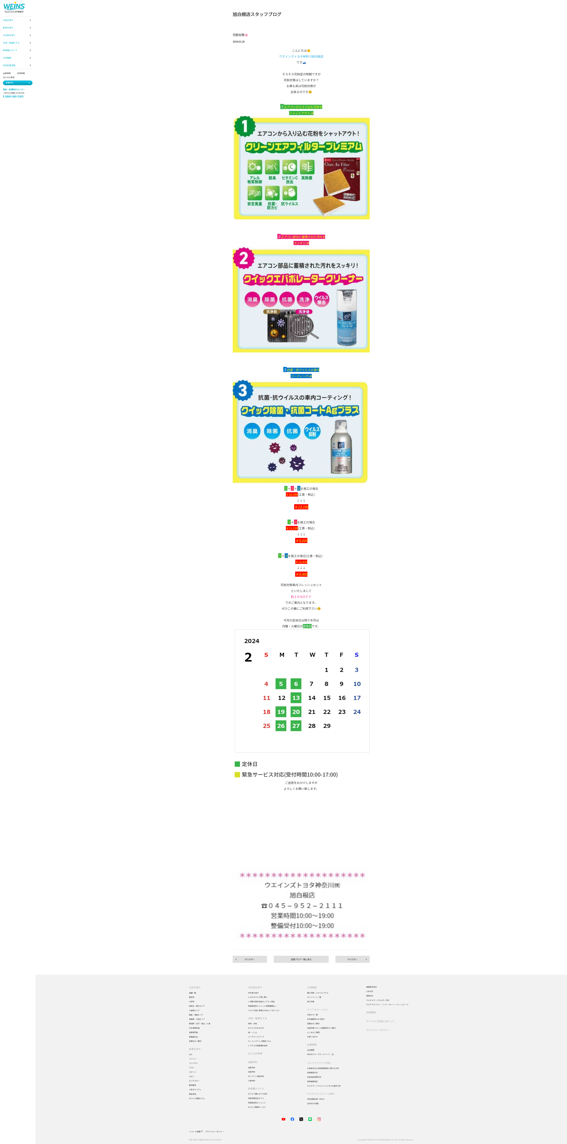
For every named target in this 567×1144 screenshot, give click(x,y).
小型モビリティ (195, 1089)
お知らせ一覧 (312, 1014)
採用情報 (21, 73)
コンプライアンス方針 (319, 1063)
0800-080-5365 (14, 96)
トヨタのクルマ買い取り (258, 997)
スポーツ (193, 1072)
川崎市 (191, 1001)
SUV (190, 1054)
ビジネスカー (194, 1080)
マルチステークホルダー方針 (377, 1000)
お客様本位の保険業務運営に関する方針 (323, 1068)
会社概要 (310, 1050)
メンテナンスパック (256, 1036)
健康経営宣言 (371, 987)
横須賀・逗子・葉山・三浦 (199, 1023)
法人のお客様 (10, 77)
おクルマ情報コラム (197, 1098)
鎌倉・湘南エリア (196, 1014)
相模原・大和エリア (197, 1019)
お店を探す (195, 987)
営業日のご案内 (195, 1041)
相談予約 (251, 1067)
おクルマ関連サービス (257, 1107)
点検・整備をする (257, 1018)
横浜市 (191, 997)
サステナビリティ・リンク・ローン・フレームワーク (387, 1004)
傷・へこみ (252, 1032)
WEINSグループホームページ (318, 1054)
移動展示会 (193, 1036)
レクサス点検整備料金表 (258, 1045)
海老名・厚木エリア (197, 1006)
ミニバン (192, 1058)
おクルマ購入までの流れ (258, 1093)
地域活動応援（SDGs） (316, 1099)
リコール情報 (195, 1131)
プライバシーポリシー (378, 1030)
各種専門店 (193, 1032)
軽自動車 (192, 1085)
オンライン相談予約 (256, 1076)
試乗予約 (251, 1071)
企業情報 (7, 73)
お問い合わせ (312, 1036)
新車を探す (195, 1049)
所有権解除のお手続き (316, 1019)
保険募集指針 (312, 1081)
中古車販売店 (194, 1028)
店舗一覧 (192, 992)
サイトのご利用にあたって (380, 1021)
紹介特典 (310, 1001)
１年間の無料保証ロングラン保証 (261, 1001)
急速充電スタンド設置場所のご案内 (321, 1028)
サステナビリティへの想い (321, 1093)
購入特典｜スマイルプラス (317, 992)
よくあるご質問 (313, 1032)
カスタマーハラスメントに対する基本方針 (324, 1085)
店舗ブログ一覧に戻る (301, 959)
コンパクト (193, 1063)
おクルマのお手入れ (256, 1028)
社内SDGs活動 (312, 1103)
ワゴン (191, 1067)
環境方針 (369, 995)
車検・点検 (252, 1023)
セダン (191, 1076)
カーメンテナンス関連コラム (259, 1041)
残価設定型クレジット (257, 1102)
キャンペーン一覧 (314, 997)
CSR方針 (369, 991)
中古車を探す (255, 987)
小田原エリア (194, 1010)
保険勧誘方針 (312, 1072)
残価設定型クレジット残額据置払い (262, 1006)
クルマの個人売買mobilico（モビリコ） (264, 1010)
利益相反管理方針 (314, 1077)
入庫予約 (251, 1080)
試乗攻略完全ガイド (256, 1098)
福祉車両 (192, 1094)
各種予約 (9, 82)
